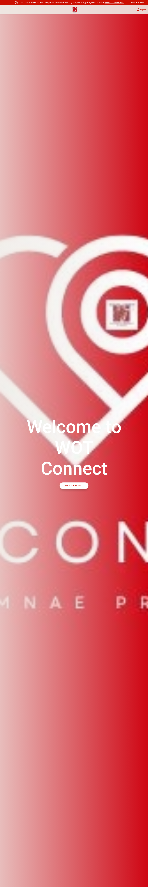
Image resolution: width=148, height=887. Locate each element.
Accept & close (138, 2)
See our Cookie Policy (114, 2)
